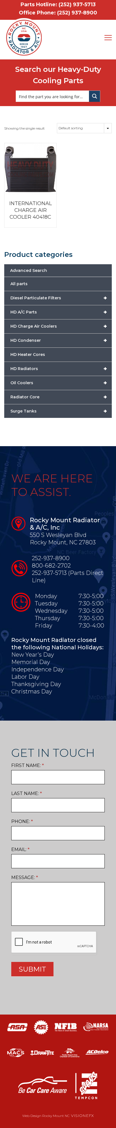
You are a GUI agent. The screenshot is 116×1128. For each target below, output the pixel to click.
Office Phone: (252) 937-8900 (58, 13)
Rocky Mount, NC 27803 (63, 542)
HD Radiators (58, 368)
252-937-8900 (51, 558)
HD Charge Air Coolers (58, 326)
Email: (20, 849)
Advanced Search (28, 270)
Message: (24, 877)
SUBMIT (32, 969)
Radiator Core (58, 397)
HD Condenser (58, 340)
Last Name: (26, 793)
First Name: (27, 765)
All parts (19, 283)
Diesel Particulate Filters (58, 298)
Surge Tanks (58, 411)
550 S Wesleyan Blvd (58, 535)
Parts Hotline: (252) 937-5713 (58, 4)
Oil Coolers (58, 382)
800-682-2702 (51, 565)
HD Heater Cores (27, 354)
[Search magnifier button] (94, 96)
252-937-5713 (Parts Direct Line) (67, 577)
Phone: (22, 821)
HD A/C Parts (58, 312)
